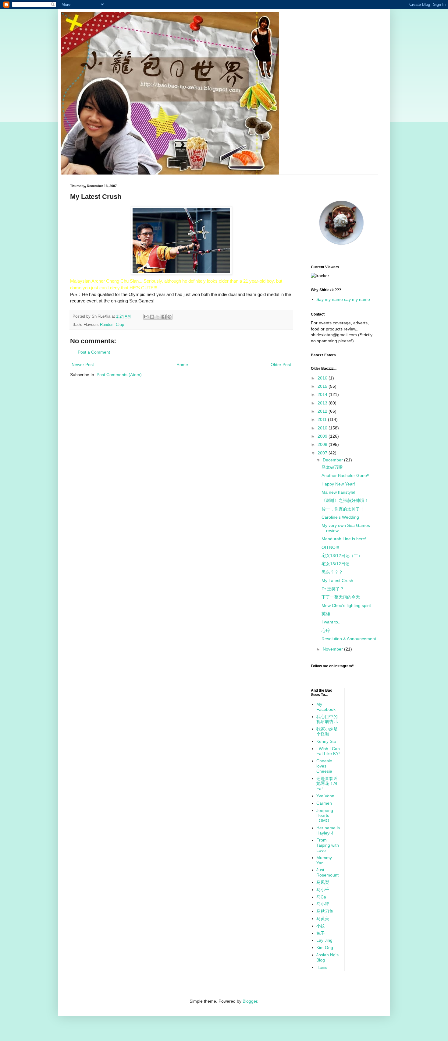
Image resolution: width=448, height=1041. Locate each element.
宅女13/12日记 (336, 563)
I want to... (332, 621)
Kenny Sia (326, 741)
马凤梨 (322, 882)
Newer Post (83, 364)
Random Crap (112, 325)
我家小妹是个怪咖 (327, 731)
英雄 (326, 613)
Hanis (321, 967)
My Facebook (326, 707)
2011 (323, 419)
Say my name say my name (343, 299)
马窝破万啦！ (334, 467)
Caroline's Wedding (340, 517)
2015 (323, 386)
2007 (323, 452)
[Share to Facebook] (164, 317)
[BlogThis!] (152, 317)
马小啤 (322, 904)
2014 (323, 394)
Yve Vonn (325, 795)
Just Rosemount (327, 872)
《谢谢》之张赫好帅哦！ (345, 500)
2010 (323, 427)
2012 (323, 411)
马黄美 (322, 918)
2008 (323, 444)
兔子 (320, 933)
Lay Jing (324, 940)
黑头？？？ (332, 572)
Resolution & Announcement (349, 638)
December (333, 459)
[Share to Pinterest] (169, 317)
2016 (323, 378)
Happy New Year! (338, 484)
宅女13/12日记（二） (342, 555)
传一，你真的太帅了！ (343, 508)
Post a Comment (94, 352)
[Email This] (146, 317)
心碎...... (329, 630)
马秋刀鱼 (324, 911)
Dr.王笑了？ (333, 588)
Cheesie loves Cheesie (324, 766)
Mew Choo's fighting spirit (346, 605)
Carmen (324, 803)
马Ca (321, 897)
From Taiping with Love (327, 845)
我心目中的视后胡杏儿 (327, 719)
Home (182, 364)
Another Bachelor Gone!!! (346, 475)
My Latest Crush (337, 580)
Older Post (281, 364)
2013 (323, 403)
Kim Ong (324, 947)
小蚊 (320, 925)
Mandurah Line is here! (344, 538)
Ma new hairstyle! (338, 492)
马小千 (322, 889)
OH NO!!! (330, 547)
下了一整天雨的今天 (341, 597)
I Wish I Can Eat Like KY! (328, 751)
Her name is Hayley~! (328, 830)
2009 (323, 436)
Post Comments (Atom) (119, 374)
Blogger (250, 1001)
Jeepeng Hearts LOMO (324, 815)
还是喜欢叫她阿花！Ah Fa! (327, 783)
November (333, 649)
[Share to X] (158, 317)
